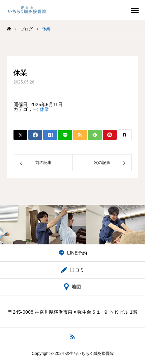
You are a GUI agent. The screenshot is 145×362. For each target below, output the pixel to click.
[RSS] (73, 336)
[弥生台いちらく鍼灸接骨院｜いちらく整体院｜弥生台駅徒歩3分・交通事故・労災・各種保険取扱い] (27, 10)
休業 (44, 109)
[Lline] (65, 135)
